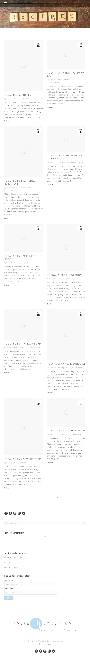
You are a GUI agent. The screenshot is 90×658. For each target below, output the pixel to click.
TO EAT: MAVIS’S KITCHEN (17, 94)
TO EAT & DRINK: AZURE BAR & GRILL (66, 363)
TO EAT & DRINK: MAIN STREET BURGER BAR (20, 182)
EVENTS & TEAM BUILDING (13, 558)
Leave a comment (36, 99)
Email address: (9, 588)
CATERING (7, 563)
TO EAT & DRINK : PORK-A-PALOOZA (22, 343)
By (10, 99)
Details (6, 121)
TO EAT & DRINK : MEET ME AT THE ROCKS (22, 257)
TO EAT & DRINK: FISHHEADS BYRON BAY (66, 74)
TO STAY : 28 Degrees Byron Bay (64, 274)
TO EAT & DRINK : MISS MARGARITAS (66, 430)
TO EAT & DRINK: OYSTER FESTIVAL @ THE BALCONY (65, 157)
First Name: (8, 580)
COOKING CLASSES (11, 568)
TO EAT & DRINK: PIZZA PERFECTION (23, 458)
